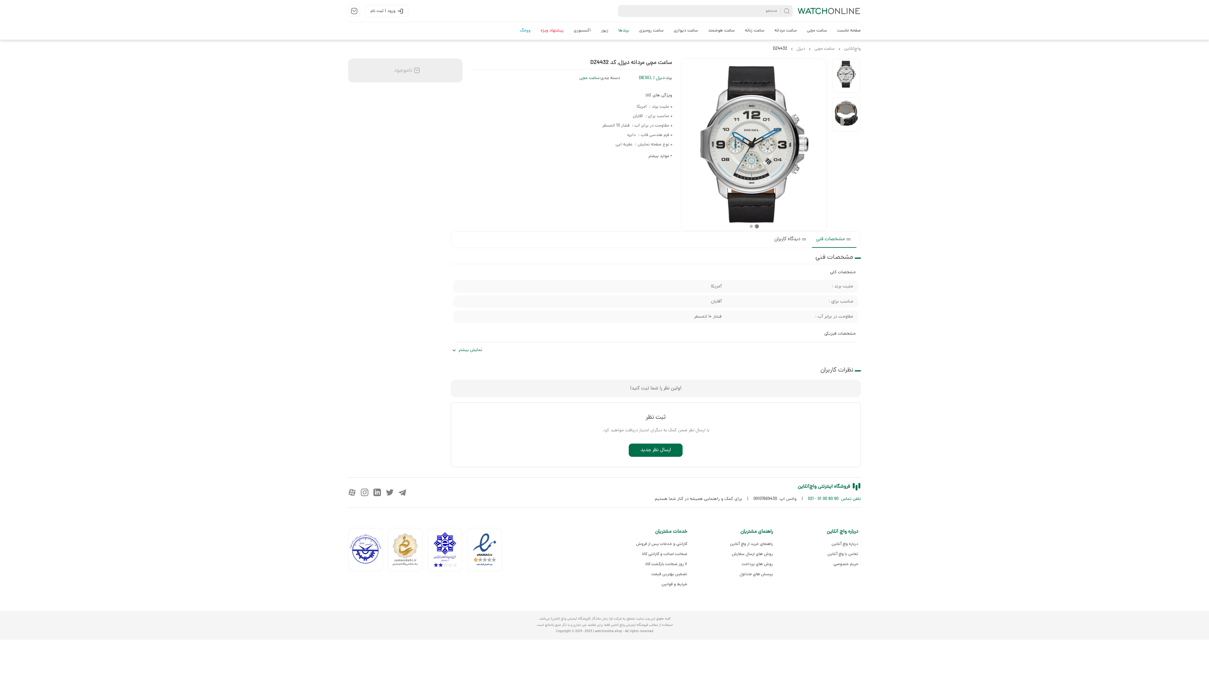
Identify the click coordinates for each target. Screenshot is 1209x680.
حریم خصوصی (845, 564)
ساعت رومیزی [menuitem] (651, 30)
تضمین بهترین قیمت (669, 574)
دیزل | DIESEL (651, 78)
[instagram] (364, 492)
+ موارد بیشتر (660, 156)
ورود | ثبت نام (383, 11)
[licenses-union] (368, 551)
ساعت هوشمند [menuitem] (721, 30)
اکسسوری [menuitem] (582, 30)
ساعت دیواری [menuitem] (686, 30)
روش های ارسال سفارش (752, 554)
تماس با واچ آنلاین (842, 554)
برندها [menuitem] (623, 30)
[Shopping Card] (354, 11)
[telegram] (402, 492)
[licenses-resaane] (408, 551)
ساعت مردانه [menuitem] (786, 30)
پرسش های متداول (756, 574)
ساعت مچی (589, 78)
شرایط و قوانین (674, 584)
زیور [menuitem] (604, 30)
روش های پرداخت (757, 564)
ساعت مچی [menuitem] (817, 30)
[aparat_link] (352, 492)
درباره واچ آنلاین (845, 544)
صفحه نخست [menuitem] (849, 30)
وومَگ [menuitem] (525, 30)
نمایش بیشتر (470, 350)
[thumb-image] (846, 76)
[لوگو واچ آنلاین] (829, 11)
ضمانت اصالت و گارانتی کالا (664, 554)
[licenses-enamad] (487, 551)
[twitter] (390, 492)
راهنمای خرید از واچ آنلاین (751, 544)
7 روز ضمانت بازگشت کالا (666, 564)
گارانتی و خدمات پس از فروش (661, 544)
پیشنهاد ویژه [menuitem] (552, 30)
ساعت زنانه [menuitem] (754, 30)
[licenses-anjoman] (447, 551)
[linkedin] (377, 492)
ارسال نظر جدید (655, 450)
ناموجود (402, 70)
